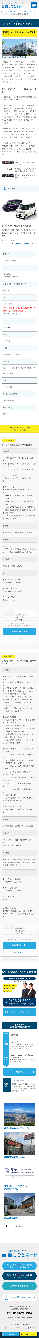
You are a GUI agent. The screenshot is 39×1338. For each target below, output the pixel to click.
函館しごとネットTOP (8, 11)
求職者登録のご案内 (19, 631)
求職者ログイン (29, 1334)
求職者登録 (10, 1334)
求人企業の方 (20, 1297)
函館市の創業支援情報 (19, 1286)
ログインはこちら (19, 638)
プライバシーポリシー (13, 1328)
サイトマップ (29, 1328)
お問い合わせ (14, 1324)
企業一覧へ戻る (19, 1226)
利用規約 (26, 1324)
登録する (19, 1072)
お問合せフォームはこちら (12, 314)
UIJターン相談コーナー (25, 11)
